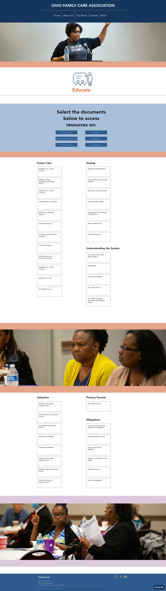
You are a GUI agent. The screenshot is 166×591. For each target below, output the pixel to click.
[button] (68, 15)
